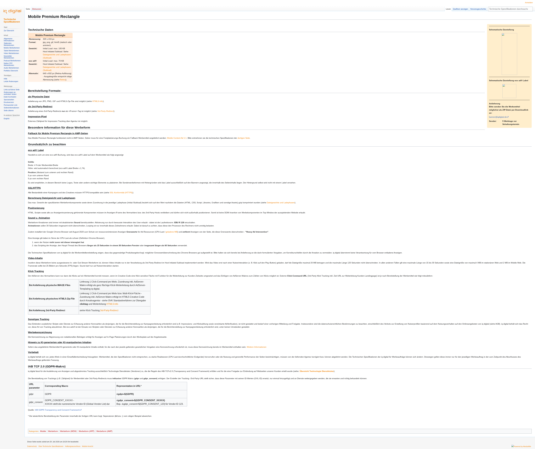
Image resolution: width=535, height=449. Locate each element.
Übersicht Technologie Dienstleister (317, 371)
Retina (63, 80)
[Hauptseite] (12, 11)
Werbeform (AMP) (104, 431)
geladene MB (171, 232)
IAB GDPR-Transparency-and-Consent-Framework (57, 410)
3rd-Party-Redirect (105, 111)
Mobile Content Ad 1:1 (177, 138)
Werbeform (53, 431)
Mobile (43, 431)
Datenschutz (32, 446)
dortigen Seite (244, 138)
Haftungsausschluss (72, 446)
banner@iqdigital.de (498, 117)
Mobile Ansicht (87, 446)
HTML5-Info (97, 101)
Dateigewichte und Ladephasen (281, 202)
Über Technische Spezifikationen (50, 446)
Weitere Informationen (256, 347)
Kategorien (33, 431)
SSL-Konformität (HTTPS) (121, 192)
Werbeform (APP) (86, 431)
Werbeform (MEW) (68, 431)
